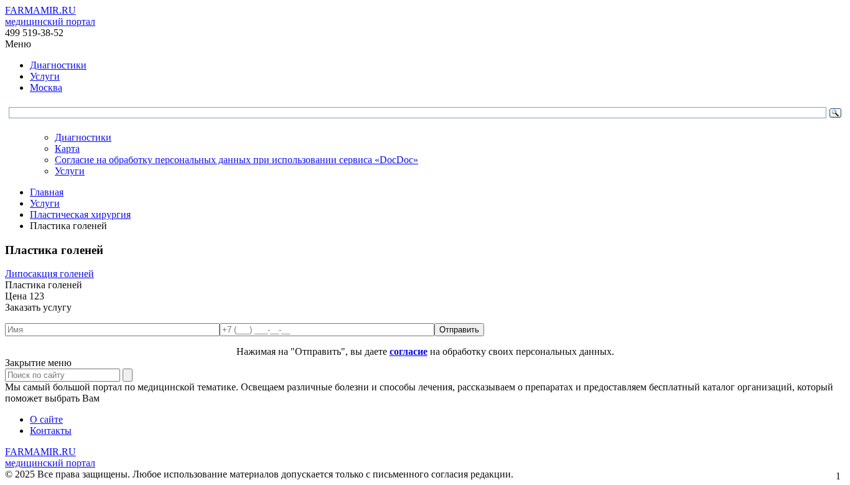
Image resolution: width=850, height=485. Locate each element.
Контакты (51, 430)
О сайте (46, 419)
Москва (46, 87)
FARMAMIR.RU (50, 16)
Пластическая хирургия (80, 214)
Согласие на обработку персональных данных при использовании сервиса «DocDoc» (236, 159)
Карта (67, 148)
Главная (46, 192)
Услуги (45, 76)
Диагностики (58, 65)
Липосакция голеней (49, 273)
